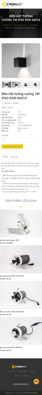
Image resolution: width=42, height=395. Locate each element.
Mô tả (5, 157)
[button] (4, 84)
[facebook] (18, 380)
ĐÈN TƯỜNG (34, 25)
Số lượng (5, 135)
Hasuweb (34, 393)
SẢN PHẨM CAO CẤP (20, 25)
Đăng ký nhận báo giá (12, 146)
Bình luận (14, 157)
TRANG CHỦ (7, 25)
